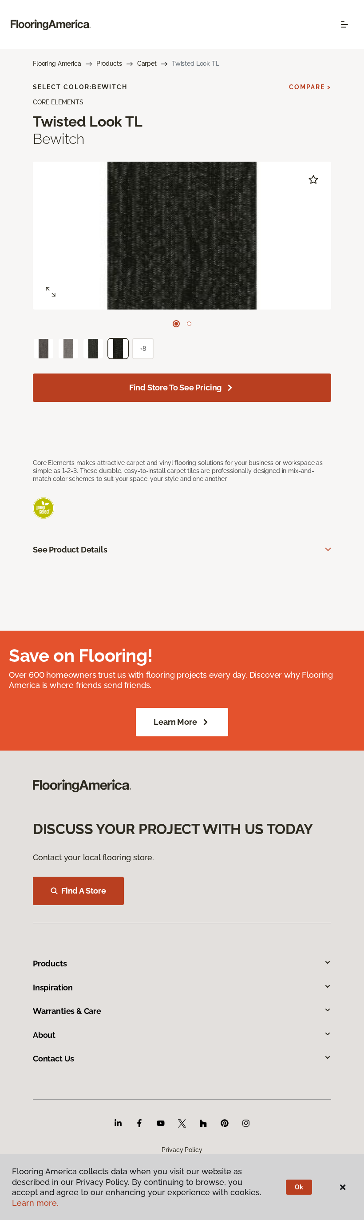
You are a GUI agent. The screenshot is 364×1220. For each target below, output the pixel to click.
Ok (299, 1187)
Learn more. (35, 1203)
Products (109, 63)
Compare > (310, 87)
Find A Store (83, 890)
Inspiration (53, 987)
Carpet (147, 63)
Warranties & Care (67, 1011)
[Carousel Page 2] (189, 324)
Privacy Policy (182, 1149)
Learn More (175, 722)
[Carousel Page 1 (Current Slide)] (176, 323)
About (44, 1035)
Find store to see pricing (175, 387)
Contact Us (53, 1058)
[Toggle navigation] (344, 24)
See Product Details (70, 549)
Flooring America (57, 63)
